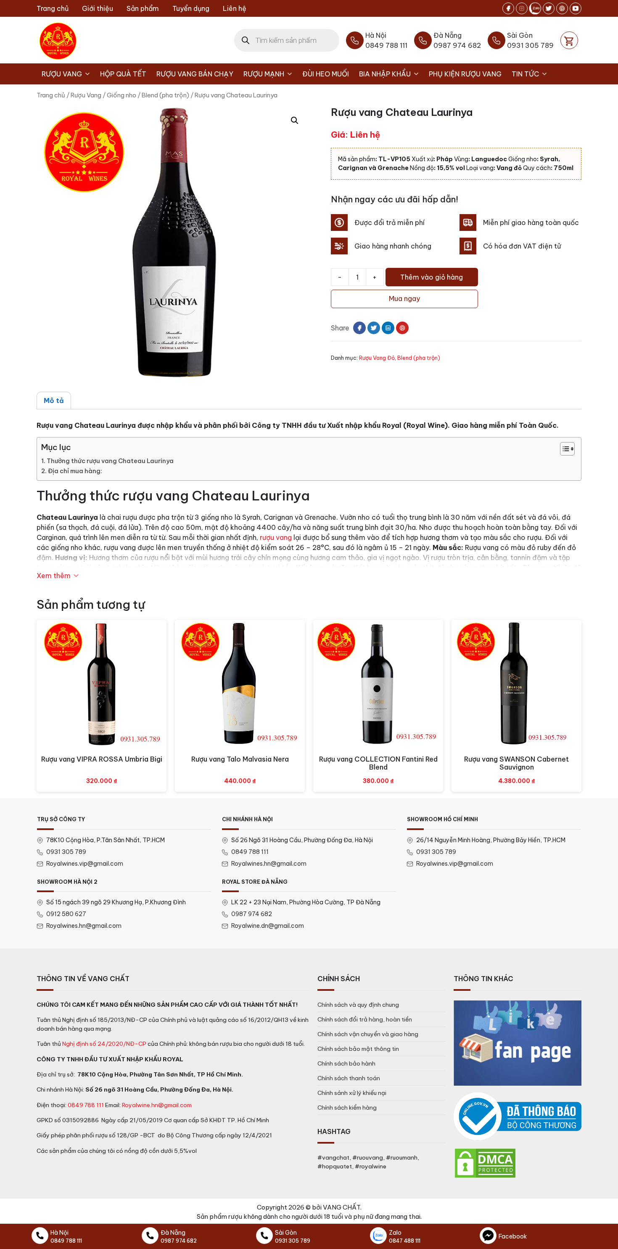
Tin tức (525, 74)
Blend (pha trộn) (165, 95)
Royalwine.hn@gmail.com (157, 1105)
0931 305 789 (66, 852)
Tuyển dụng (190, 8)
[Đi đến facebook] (508, 8)
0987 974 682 (251, 914)
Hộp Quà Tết (123, 74)
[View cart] (569, 40)
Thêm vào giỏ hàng (431, 277)
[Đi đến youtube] (575, 8)
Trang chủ (53, 8)
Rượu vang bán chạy (194, 74)
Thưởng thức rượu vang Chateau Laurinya (110, 461)
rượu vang (276, 537)
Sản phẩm (143, 8)
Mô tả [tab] (54, 400)
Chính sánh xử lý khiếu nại (351, 1093)
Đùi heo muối (325, 74)
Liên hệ (234, 8)
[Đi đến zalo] (535, 8)
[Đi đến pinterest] (562, 8)
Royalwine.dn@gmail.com (267, 926)
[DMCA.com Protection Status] (485, 1162)
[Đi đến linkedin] (388, 328)
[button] (294, 120)
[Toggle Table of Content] (563, 449)
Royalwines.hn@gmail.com (268, 863)
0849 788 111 (250, 852)
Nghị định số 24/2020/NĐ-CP (104, 1043)
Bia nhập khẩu (385, 74)
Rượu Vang (62, 74)
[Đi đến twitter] (549, 8)
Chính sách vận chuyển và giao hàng (367, 1034)
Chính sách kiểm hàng (347, 1107)
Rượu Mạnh (263, 74)
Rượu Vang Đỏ (377, 357)
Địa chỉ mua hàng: (75, 471)
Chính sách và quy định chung (358, 1004)
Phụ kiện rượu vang (465, 74)
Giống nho (121, 95)
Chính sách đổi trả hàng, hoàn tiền (364, 1019)
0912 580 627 (66, 914)
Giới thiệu (97, 8)
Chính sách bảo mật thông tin (358, 1049)
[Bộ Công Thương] (517, 1116)
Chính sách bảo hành (346, 1063)
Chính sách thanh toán (348, 1078)
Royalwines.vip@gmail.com (84, 863)
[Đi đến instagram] (522, 8)
